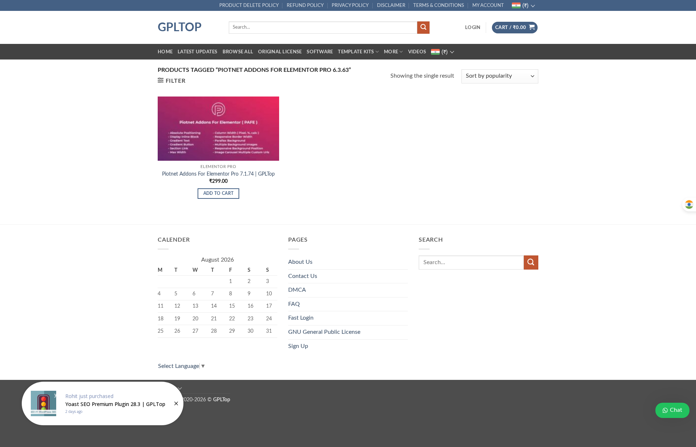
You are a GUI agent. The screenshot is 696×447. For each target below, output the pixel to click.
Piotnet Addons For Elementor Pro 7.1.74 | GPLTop (218, 174)
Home (165, 52)
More (391, 52)
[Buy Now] (102, 403)
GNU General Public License (324, 332)
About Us (300, 262)
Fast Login (301, 318)
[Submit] (423, 27)
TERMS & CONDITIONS (438, 5)
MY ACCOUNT (488, 5)
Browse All (238, 52)
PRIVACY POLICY (350, 5)
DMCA (297, 290)
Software (320, 52)
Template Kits (356, 52)
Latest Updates (198, 52)
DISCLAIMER (391, 5)
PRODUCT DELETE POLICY (249, 5)
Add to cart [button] (218, 194)
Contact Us (302, 276)
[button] (472, 27)
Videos (417, 52)
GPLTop (180, 27)
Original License (280, 52)
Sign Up (298, 346)
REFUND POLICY (305, 5)
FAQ (294, 304)
